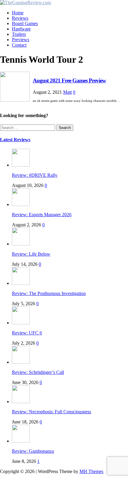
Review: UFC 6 (27, 332)
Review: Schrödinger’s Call (38, 372)
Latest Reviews (15, 139)
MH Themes (91, 471)
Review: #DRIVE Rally (34, 175)
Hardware (21, 28)
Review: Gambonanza (33, 451)
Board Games (25, 23)
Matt (67, 92)
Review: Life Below (31, 254)
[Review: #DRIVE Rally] (21, 165)
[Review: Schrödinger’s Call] (21, 362)
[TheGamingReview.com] (25, 2)
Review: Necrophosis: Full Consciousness (51, 411)
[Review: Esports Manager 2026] (21, 204)
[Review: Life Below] (21, 243)
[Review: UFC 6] (21, 322)
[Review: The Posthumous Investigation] (21, 283)
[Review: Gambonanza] (21, 440)
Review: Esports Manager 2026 (41, 214)
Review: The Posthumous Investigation (49, 293)
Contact (19, 44)
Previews (20, 39)
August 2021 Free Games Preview (69, 80)
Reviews (20, 18)
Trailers (19, 34)
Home (18, 12)
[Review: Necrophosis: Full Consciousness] (21, 401)
